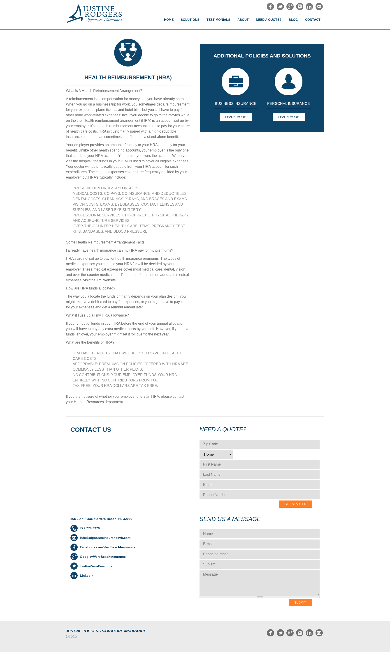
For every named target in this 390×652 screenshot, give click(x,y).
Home (169, 19)
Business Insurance (235, 104)
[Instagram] (299, 9)
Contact (312, 19)
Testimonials (218, 19)
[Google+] (290, 9)
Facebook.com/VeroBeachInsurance (107, 547)
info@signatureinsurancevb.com (105, 538)
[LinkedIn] (309, 9)
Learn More (235, 117)
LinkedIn (86, 575)
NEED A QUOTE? (268, 19)
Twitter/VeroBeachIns (96, 566)
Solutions (190, 19)
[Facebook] (270, 9)
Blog (293, 19)
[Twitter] (280, 9)
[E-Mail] (319, 9)
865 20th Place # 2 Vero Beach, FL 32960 (101, 519)
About (243, 19)
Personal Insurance (288, 104)
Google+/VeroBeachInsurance (103, 556)
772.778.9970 (90, 528)
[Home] (98, 13)
